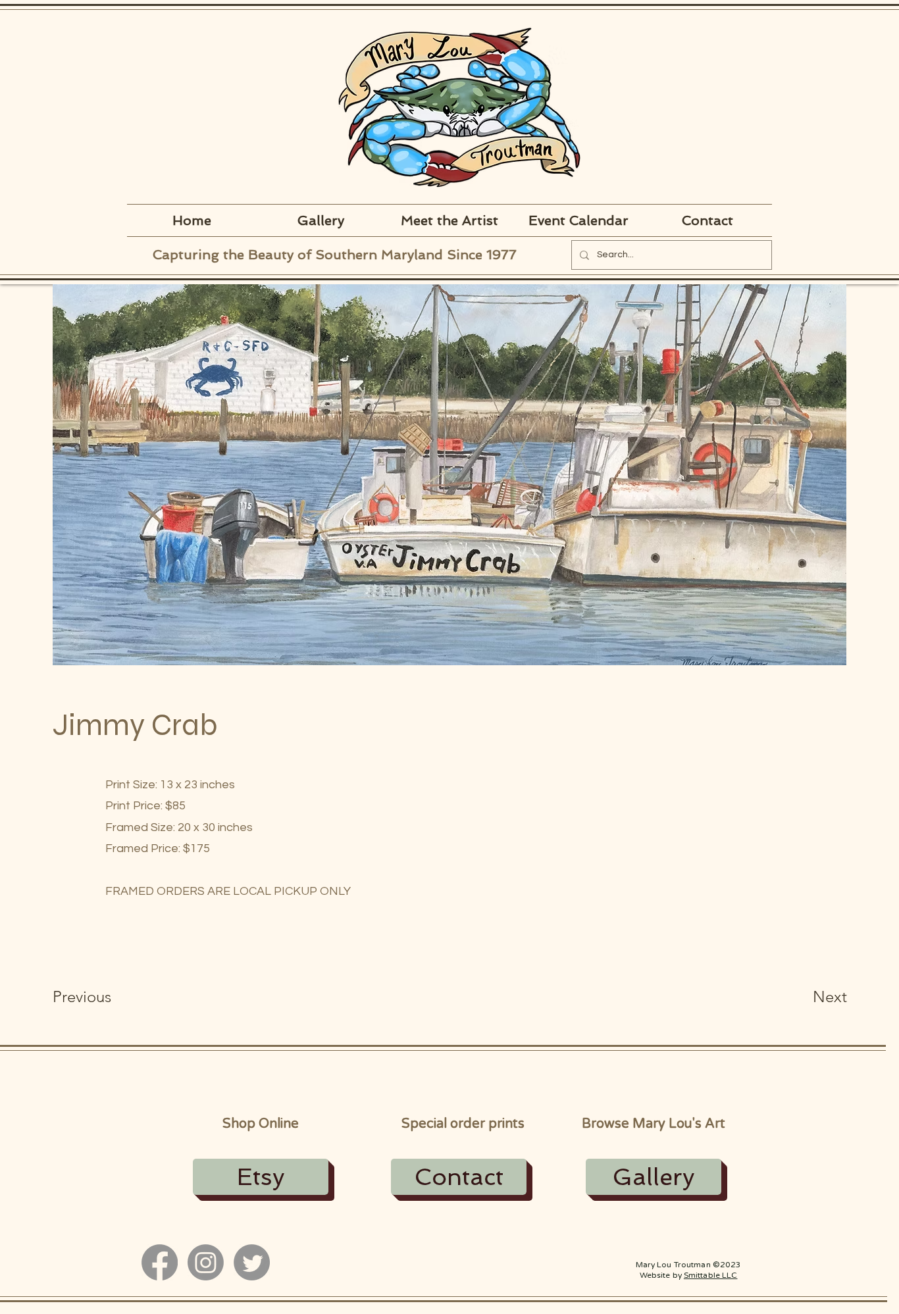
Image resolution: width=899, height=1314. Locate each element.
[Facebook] (159, 1262)
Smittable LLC (711, 1275)
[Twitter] (252, 1262)
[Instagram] (206, 1262)
